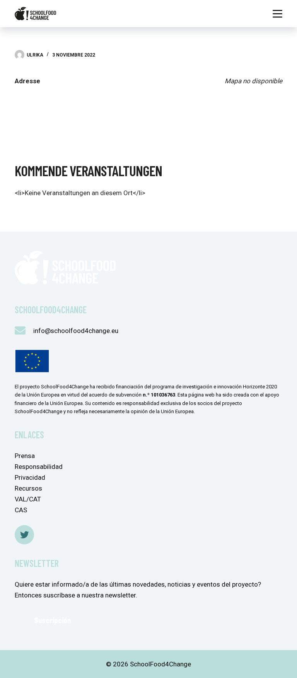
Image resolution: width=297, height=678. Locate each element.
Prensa (25, 456)
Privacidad (30, 477)
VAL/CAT (28, 499)
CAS (21, 510)
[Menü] (277, 14)
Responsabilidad (39, 466)
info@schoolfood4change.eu (75, 331)
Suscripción (52, 620)
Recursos (28, 488)
